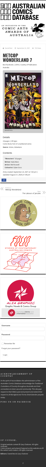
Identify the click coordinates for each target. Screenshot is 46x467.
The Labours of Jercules (31, 192)
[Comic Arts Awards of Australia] (23, 31)
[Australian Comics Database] (23, 11)
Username (6, 325)
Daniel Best (8, 48)
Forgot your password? (11, 348)
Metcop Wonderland (13, 189)
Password (6, 334)
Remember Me (9, 344)
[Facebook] (23, 463)
